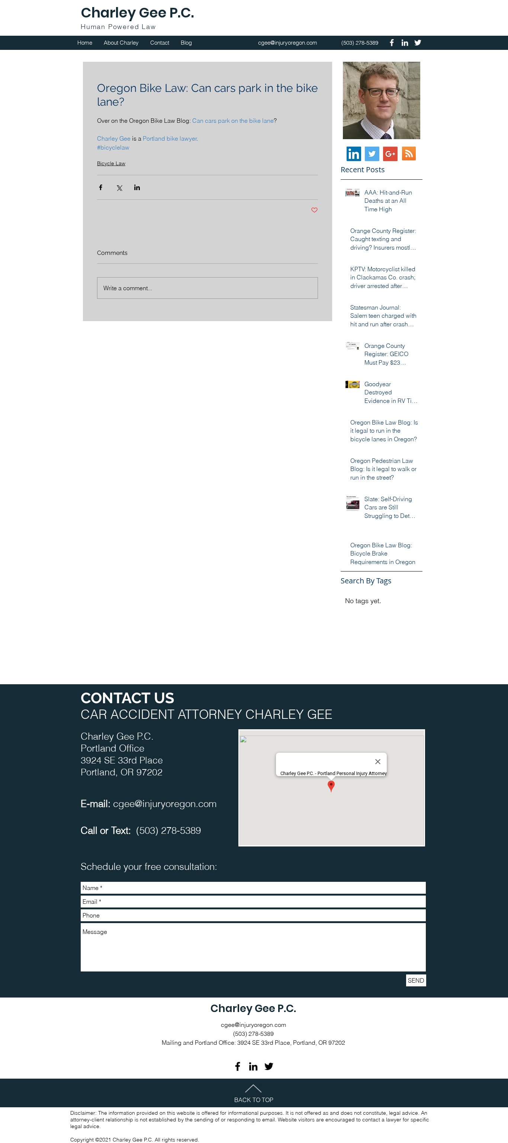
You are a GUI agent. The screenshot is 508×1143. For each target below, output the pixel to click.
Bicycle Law (111, 163)
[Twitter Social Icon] (372, 154)
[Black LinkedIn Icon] (253, 1066)
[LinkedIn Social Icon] (354, 154)
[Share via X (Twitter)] (118, 187)
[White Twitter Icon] (417, 42)
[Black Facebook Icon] (238, 1066)
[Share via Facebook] (100, 187)
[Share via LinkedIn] (137, 187)
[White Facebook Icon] (391, 42)
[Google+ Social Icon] (390, 154)
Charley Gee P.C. (137, 12)
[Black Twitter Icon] (269, 1066)
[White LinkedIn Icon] (404, 42)
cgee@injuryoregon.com (165, 804)
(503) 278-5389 (168, 830)
